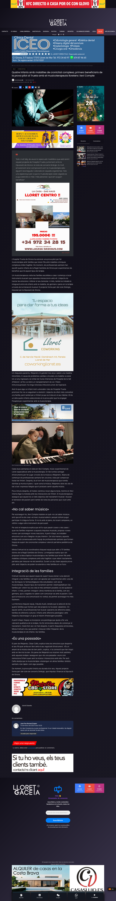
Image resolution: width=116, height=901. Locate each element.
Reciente (83, 141)
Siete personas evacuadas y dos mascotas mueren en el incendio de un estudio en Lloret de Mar (95, 148)
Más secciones (109, 31)
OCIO (93, 31)
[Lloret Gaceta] (58, 17)
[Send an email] (22, 80)
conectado (31, 748)
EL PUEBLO (14, 31)
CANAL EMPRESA (24, 31)
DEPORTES (70, 31)
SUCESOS (45, 31)
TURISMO (62, 31)
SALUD (100, 31)
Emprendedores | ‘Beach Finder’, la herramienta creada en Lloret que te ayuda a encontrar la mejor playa (95, 155)
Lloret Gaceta (18, 80)
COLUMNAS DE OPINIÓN (82, 31)
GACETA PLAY (36, 31)
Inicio (14, 65)
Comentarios (96, 141)
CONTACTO (5, 31)
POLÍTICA (53, 31)
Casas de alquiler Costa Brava (58, 864)
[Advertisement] (42, 845)
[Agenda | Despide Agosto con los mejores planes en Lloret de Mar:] (81, 163)
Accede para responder (28, 733)
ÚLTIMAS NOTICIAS (22, 69)
